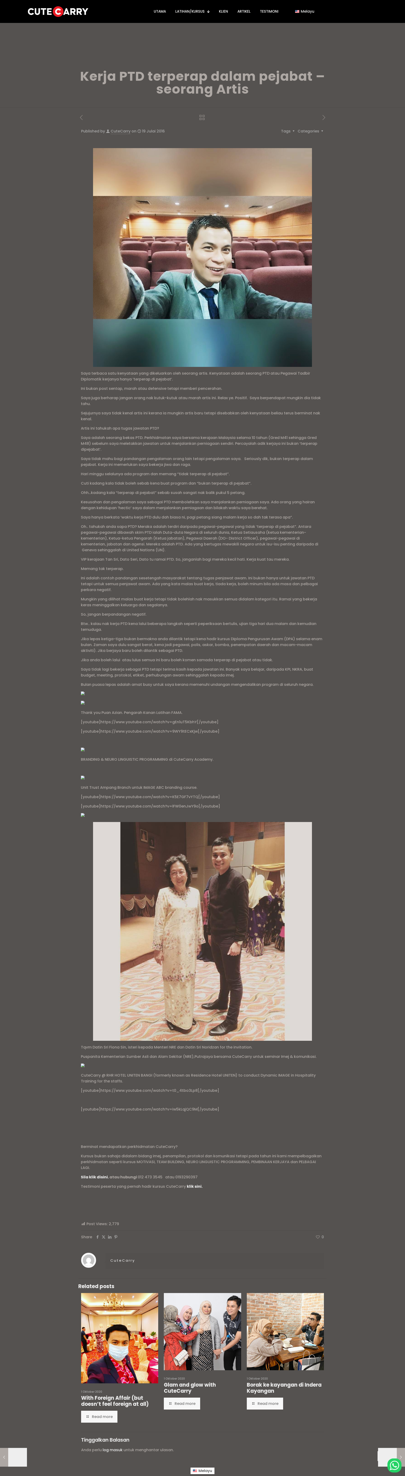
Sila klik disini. (95, 1177)
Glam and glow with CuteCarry (190, 1388)
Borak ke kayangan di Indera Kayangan (284, 1388)
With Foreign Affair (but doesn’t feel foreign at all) (115, 1401)
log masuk (113, 1450)
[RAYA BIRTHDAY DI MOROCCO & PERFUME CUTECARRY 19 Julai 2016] (13, 1457)
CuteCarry (121, 131)
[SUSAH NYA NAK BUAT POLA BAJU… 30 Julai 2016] (391, 1457)
